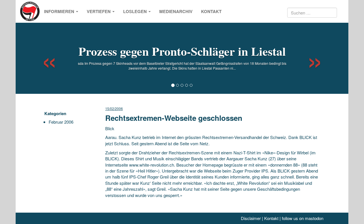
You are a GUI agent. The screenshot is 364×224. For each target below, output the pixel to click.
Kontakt (211, 11)
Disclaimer (251, 218)
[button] (44, 58)
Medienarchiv (176, 11)
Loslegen (135, 11)
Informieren (59, 11)
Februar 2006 (61, 122)
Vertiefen (99, 11)
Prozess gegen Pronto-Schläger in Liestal (182, 51)
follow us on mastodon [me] (302, 218)
